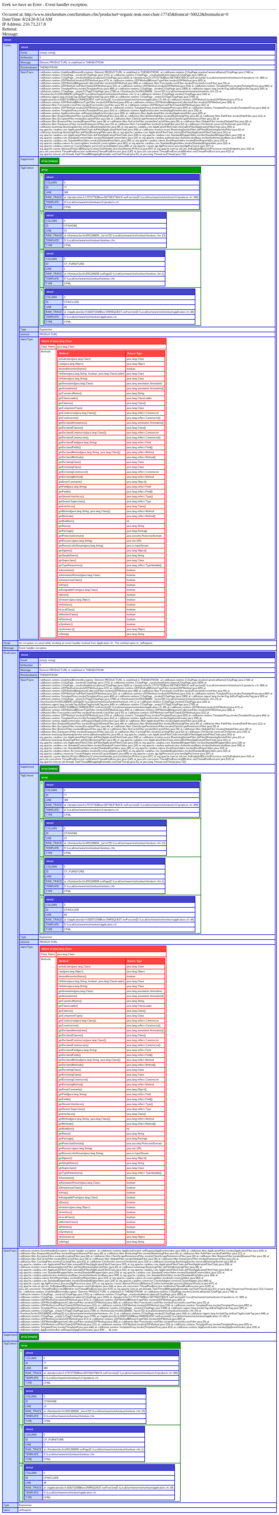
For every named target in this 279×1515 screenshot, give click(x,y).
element (24, 334)
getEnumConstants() (70, 481)
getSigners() (65, 550)
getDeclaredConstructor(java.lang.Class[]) (82, 432)
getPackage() (66, 531)
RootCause (10, 653)
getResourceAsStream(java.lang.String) (81, 545)
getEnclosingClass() (70, 467)
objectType (26, 339)
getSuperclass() (67, 560)
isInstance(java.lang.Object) (74, 599)
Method (63, 353)
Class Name (48, 346)
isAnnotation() (66, 570)
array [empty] (49, 161)
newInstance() (67, 629)
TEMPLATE (52, 202)
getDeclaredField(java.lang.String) (78, 442)
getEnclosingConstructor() (73, 472)
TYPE (49, 207)
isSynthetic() (66, 624)
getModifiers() (66, 521)
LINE (48, 192)
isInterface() (65, 604)
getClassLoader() (68, 398)
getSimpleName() (68, 555)
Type (23, 329)
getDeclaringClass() (70, 462)
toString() (64, 634)
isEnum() (64, 594)
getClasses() (66, 403)
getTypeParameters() (71, 565)
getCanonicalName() (70, 393)
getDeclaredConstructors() (74, 437)
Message (25, 62)
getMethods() (66, 516)
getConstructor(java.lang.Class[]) (77, 413)
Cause (7, 45)
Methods (46, 351)
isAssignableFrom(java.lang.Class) (78, 590)
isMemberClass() (68, 614)
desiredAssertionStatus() (72, 368)
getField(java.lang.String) (73, 486)
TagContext (27, 168)
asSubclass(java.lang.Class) (75, 359)
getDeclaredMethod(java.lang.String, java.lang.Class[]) (89, 452)
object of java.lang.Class (56, 341)
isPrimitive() (65, 619)
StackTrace (27, 72)
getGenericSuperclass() (72, 501)
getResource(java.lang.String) (75, 540)
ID (47, 187)
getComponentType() (71, 408)
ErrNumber (26, 57)
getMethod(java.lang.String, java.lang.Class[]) (84, 511)
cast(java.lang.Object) (71, 364)
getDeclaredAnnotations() (73, 422)
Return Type (134, 353)
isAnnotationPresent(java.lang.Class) (79, 575)
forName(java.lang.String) (73, 378)
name (7, 1510)
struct (7, 39)
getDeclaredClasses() (71, 427)
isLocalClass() (67, 609)
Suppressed (27, 159)
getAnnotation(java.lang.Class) (76, 383)
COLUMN (51, 182)
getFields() (65, 491)
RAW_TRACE (54, 197)
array (44, 169)
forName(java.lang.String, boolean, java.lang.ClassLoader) (92, 373)
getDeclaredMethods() (71, 457)
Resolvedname (28, 67)
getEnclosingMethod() (71, 477)
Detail (23, 52)
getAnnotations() (68, 388)
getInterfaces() (67, 506)
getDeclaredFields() (70, 447)
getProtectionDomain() (71, 535)
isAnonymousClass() (70, 580)
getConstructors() (68, 418)
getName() (65, 526)
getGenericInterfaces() (71, 496)
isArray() (63, 585)
